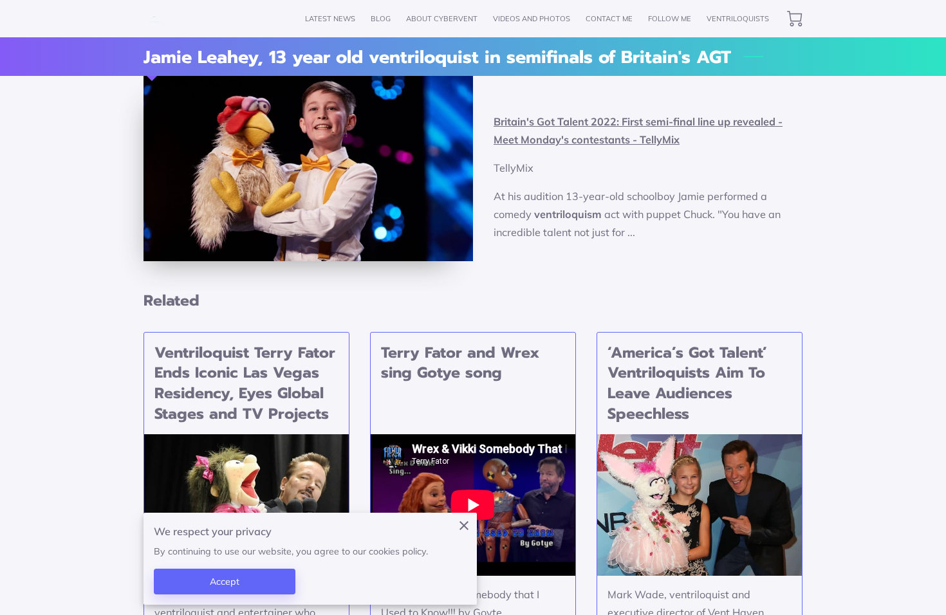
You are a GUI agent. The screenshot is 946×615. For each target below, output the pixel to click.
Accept (225, 581)
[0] (794, 18)
